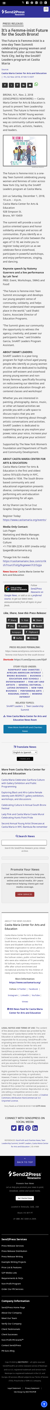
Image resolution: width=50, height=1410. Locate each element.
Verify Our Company (12, 1323)
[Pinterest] (32, 2)
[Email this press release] (30, 85)
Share (12, 620)
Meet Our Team (9, 1318)
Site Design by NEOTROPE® (25, 1392)
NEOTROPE (22, 1362)
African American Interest (24, 672)
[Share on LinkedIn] (23, 85)
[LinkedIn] (36, 2)
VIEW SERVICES (25, 894)
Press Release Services (13, 1245)
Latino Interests (17, 687)
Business (35, 675)
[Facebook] (27, 2)
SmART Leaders (15, 706)
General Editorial (30, 684)
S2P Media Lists (9, 1272)
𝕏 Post (24, 620)
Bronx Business (17, 675)
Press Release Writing (12, 1256)
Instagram (13, 995)
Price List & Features (12, 1267)
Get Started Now (25, 1198)
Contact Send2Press (11, 1345)
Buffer (18, 638)
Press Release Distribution (14, 1251)
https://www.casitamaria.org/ (25, 982)
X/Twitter (21, 989)
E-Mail (33, 638)
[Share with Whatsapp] (36, 84)
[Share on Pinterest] (17, 85)
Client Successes (10, 1334)
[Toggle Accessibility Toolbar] (44, 1404)
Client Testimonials (11, 1329)
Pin (11, 626)
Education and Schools (24, 678)
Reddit (38, 626)
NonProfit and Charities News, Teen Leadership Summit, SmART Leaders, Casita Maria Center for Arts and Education (25, 1143)
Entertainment (15, 681)
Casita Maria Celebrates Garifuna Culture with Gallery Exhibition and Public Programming (23, 783)
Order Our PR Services (12, 1289)
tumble (24, 626)
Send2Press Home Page (13, 1307)
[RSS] (46, 2)
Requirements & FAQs (12, 1278)
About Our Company (12, 1312)
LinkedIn (25, 995)
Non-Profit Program (11, 1283)
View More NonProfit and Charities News (25, 729)
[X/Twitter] (14, 1129)
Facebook (33, 989)
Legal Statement (14, 1388)
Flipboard (32, 632)
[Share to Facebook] (5, 85)
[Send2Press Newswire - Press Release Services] (14, 14)
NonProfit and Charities (24, 669)
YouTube (36, 995)
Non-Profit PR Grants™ (12, 1339)
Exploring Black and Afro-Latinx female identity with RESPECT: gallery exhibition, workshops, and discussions (23, 796)
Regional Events (18, 693)
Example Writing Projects (14, 1261)
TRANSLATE (25, 759)
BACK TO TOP (25, 1162)
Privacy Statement (32, 1388)
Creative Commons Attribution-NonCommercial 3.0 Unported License (25, 1098)
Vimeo (25, 1001)
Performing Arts (31, 690)
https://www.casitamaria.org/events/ (24, 520)
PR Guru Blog (8, 1350)
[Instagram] (41, 2)
